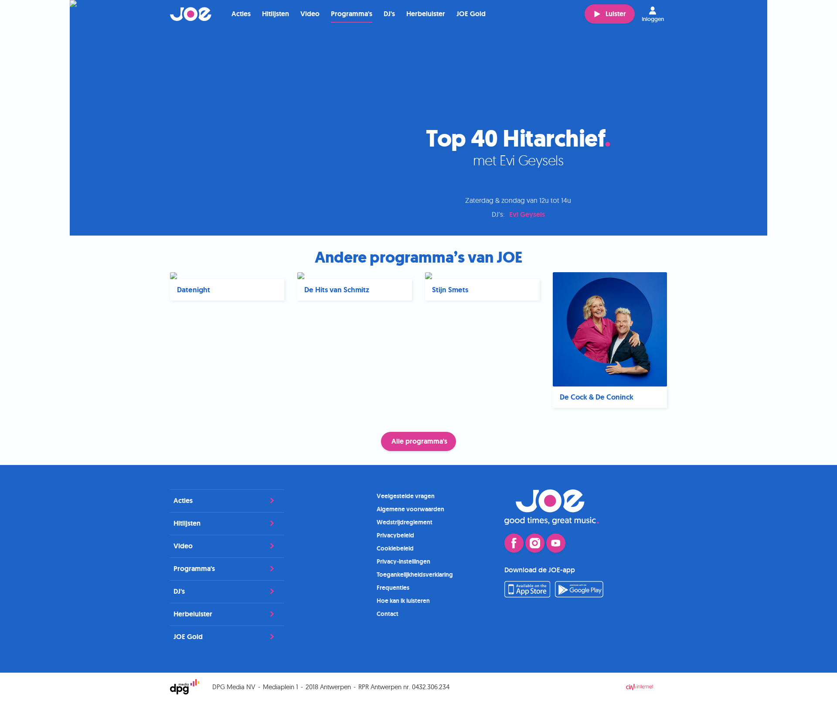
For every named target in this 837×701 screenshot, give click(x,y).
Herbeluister (425, 13)
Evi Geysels (527, 214)
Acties (241, 13)
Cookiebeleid (395, 548)
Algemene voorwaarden (410, 509)
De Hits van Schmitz (336, 290)
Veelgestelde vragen (406, 496)
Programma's (351, 13)
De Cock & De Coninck (596, 397)
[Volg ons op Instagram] (534, 543)
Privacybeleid (395, 535)
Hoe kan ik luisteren (403, 601)
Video (310, 13)
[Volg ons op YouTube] (555, 543)
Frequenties (393, 588)
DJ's (389, 13)
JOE (191, 14)
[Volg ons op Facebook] (514, 543)
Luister (616, 13)
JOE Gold (471, 13)
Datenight (193, 290)
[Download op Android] (579, 595)
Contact (387, 614)
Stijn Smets (450, 290)
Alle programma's (419, 441)
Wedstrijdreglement (404, 522)
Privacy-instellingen (403, 561)
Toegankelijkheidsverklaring (415, 574)
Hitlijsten (275, 13)
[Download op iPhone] (527, 595)
